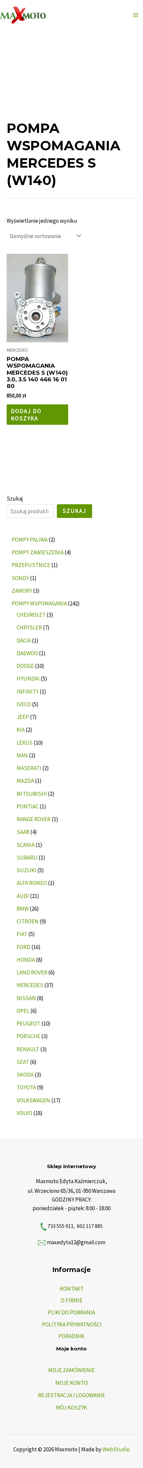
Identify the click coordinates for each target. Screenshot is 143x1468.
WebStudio (116, 1449)
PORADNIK (71, 1336)
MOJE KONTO (71, 1383)
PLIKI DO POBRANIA (71, 1312)
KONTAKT (71, 1288)
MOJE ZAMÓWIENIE (71, 1370)
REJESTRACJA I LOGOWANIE (71, 1395)
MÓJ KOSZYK (71, 1407)
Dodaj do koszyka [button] (26, 414)
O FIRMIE (71, 1300)
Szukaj (15, 498)
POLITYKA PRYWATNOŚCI (71, 1324)
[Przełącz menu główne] (135, 15)
